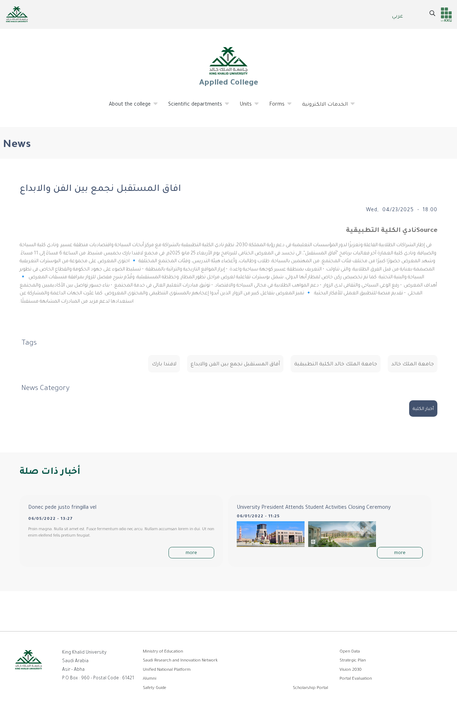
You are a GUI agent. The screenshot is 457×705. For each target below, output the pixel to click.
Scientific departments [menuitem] (191, 107)
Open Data (350, 652)
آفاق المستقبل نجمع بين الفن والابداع (235, 364)
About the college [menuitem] (125, 107)
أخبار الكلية (423, 409)
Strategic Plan (353, 661)
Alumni (149, 679)
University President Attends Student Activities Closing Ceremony (314, 508)
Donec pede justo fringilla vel (62, 508)
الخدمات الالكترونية (320, 107)
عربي (397, 17)
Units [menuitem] (241, 107)
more (191, 553)
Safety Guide (154, 688)
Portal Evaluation (356, 679)
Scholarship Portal (310, 688)
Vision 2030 (351, 670)
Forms (273, 107)
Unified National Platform (167, 670)
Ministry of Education (163, 652)
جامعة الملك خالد (412, 364)
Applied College (228, 83)
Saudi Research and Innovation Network (180, 661)
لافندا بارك (164, 364)
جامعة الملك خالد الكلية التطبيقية (335, 364)
